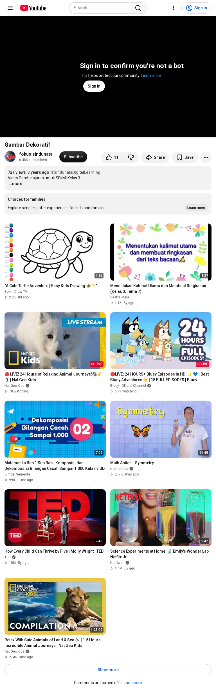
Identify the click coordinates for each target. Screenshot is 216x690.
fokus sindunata (36, 154)
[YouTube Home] (33, 8)
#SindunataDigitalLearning (75, 172)
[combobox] (101, 8)
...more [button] (15, 183)
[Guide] (10, 8)
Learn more (151, 75)
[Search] (138, 8)
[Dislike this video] (131, 157)
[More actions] (206, 157)
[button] (108, 204)
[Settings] (173, 8)
